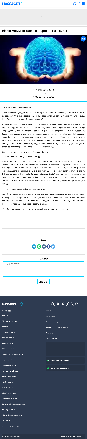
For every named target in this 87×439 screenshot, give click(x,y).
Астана (5, 327)
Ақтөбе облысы (8, 343)
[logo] (12, 3)
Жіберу (43, 282)
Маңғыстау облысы (10, 321)
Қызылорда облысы (10, 371)
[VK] (63, 304)
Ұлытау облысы (8, 410)
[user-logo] (74, 5)
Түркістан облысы (9, 360)
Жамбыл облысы (9, 393)
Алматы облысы (8, 338)
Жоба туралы (51, 316)
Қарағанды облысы (10, 365)
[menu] (83, 3)
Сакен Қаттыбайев (44, 97)
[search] (80, 3)
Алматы (5, 316)
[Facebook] (68, 304)
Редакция (49, 333)
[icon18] (21, 304)
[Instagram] (72, 304)
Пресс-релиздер (52, 322)
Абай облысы (7, 382)
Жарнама (49, 311)
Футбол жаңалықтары (11, 426)
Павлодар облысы (9, 399)
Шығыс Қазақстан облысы (12, 415)
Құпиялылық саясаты (54, 338)
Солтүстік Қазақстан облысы (13, 404)
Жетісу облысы (8, 388)
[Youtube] (58, 304)
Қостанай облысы (9, 377)
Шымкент (6, 421)
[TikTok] (53, 304)
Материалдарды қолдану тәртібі (59, 327)
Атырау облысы (8, 332)
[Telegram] (77, 304)
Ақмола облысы (8, 349)
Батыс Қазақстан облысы (12, 354)
